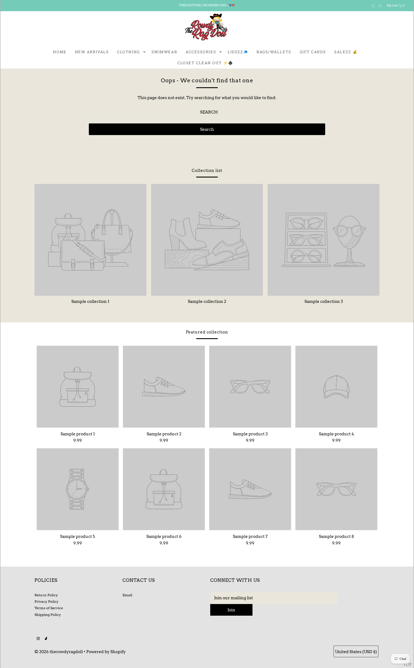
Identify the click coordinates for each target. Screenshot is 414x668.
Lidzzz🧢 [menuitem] (238, 51)
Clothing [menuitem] (128, 51)
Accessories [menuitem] (201, 51)
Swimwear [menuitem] (164, 51)
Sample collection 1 (90, 301)
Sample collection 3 (323, 301)
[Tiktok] (46, 638)
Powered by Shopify (106, 651)
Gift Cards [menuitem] (313, 51)
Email (127, 595)
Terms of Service (48, 608)
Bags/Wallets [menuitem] (274, 51)
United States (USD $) (356, 651)
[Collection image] (90, 293)
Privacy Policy (46, 601)
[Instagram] (38, 638)
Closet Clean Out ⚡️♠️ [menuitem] (205, 62)
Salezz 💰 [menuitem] (346, 51)
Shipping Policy (47, 615)
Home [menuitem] (59, 51)
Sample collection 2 (207, 301)
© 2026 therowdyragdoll (58, 651)
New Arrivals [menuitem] (92, 51)
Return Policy (46, 595)
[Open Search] (373, 5)
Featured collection (207, 332)
